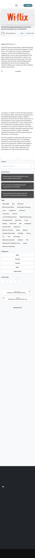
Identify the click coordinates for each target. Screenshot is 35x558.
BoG (13, 204)
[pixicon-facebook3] (7, 479)
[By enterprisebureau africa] (4, 318)
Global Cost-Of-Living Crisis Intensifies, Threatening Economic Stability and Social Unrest (16, 451)
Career (4, 210)
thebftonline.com (10, 44)
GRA (20, 223)
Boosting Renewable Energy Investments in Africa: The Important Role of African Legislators (16, 337)
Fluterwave (18, 220)
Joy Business (27, 223)
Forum (26, 220)
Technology (16, 236)
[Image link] (5, 487)
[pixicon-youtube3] (16, 479)
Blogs (17, 255)
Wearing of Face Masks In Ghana (11, 243)
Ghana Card (13, 223)
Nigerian (25, 230)
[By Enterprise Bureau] (4, 356)
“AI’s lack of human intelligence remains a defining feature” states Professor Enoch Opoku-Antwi (16, 376)
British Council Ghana (8, 207)
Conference (22, 210)
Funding (17, 263)
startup (28, 233)
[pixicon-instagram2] (25, 479)
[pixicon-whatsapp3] (30, 479)
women (25, 243)
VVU (27, 240)
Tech (8, 236)
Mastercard (17, 226)
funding (4, 223)
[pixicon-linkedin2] (21, 479)
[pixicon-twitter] (11, 479)
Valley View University (8, 240)
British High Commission (24, 207)
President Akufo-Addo (8, 233)
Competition (12, 210)
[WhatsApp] (15, 1)
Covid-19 (14, 213)
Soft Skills (20, 233)
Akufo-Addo (5, 204)
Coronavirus (5, 213)
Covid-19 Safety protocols (9, 217)
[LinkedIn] (10, 1)
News (17, 267)
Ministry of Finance (7, 230)
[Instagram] (12, 1)
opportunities (17, 271)
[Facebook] (3, 1)
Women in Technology (8, 246)
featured (17, 259)
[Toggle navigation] (16, 5)
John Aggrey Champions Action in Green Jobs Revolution (17, 413)
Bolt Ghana (21, 204)
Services (15, 553)
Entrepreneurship (7, 220)
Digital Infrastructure (26, 217)
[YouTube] (8, 1)
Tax (3, 236)
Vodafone (20, 240)
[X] (5, 1)
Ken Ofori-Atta (6, 226)
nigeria (18, 230)
